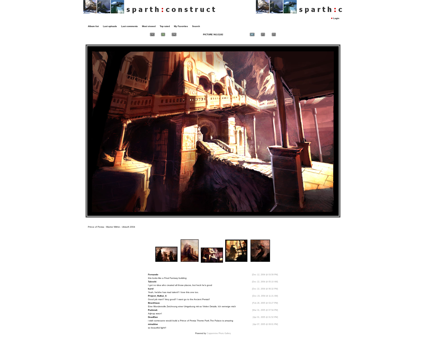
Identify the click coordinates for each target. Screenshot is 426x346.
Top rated (165, 26)
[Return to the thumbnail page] (152, 34)
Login (336, 18)
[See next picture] (273, 34)
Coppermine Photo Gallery (219, 333)
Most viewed (149, 26)
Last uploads (110, 26)
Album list (93, 26)
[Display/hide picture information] (163, 34)
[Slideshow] (174, 34)
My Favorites (181, 26)
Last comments (129, 26)
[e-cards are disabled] (252, 34)
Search (196, 26)
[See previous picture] (263, 34)
